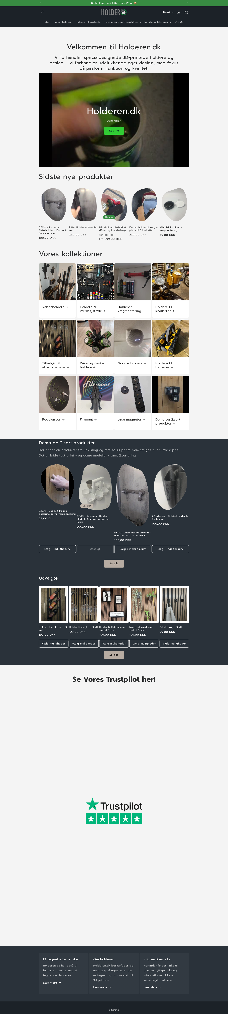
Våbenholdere (53, 307)
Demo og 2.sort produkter (167, 422)
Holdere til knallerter (163, 309)
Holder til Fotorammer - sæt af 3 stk (113, 629)
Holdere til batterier (163, 365)
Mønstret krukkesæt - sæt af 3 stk (142, 629)
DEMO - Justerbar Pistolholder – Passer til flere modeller (53, 230)
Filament (86, 420)
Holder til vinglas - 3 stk (83, 627)
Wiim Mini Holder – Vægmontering (171, 229)
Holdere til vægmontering (129, 309)
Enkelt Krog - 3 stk (171, 627)
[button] (42, 12)
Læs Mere (151, 987)
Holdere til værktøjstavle (91, 309)
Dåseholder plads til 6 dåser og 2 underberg (112, 229)
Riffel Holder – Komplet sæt (83, 229)
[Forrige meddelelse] (40, 3)
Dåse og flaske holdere (92, 365)
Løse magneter (130, 420)
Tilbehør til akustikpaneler (54, 365)
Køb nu (114, 130)
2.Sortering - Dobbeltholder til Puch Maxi (170, 518)
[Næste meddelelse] (188, 3)
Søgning (114, 1010)
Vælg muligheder (53, 644)
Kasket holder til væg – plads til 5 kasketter (143, 229)
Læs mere (50, 983)
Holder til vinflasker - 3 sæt (53, 629)
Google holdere (130, 363)
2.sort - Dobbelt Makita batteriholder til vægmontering (57, 512)
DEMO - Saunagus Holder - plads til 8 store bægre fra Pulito (93, 519)
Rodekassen (51, 420)
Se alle (114, 563)
